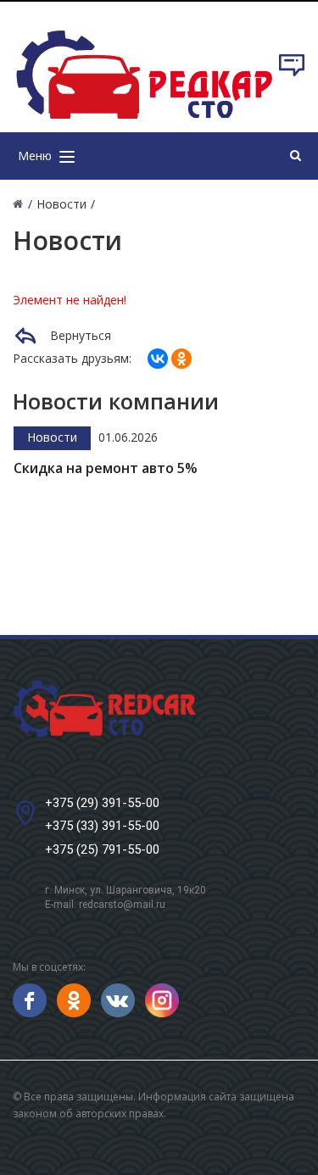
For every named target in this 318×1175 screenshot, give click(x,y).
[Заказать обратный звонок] (291, 73)
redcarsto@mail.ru (122, 904)
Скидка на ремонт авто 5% (106, 468)
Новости (52, 437)
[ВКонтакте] (158, 358)
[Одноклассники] (181, 358)
